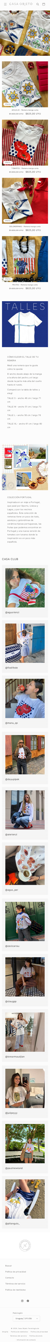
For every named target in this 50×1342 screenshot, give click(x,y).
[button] (5, 4)
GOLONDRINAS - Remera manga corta (25, 226)
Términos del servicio (15, 1284)
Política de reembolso (15, 1290)
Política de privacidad (15, 1272)
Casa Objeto (23, 1328)
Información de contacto (26, 1340)
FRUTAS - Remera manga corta (25, 285)
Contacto (9, 1278)
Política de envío (36, 1336)
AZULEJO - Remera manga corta (25, 110)
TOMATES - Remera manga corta (25, 168)
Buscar (8, 1266)
